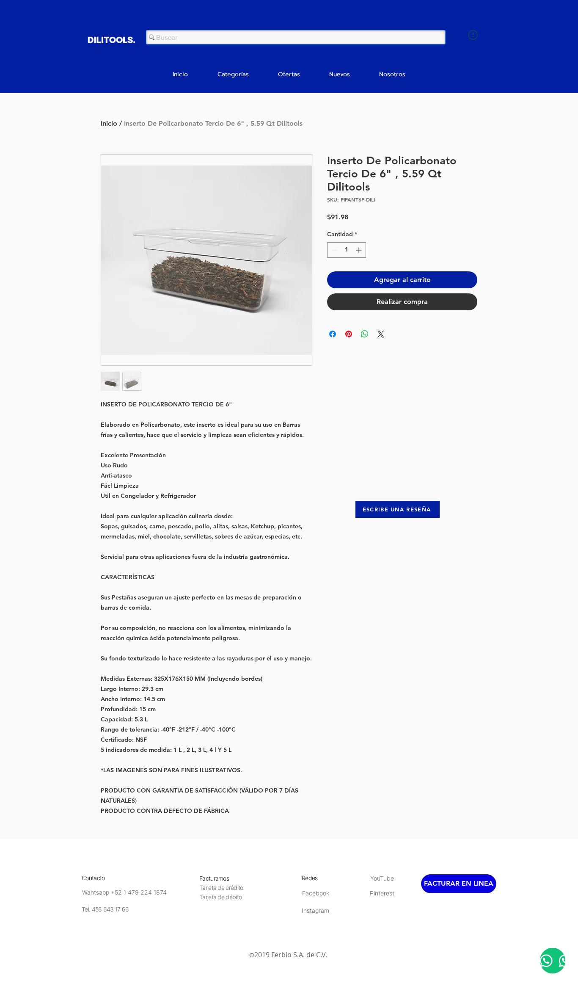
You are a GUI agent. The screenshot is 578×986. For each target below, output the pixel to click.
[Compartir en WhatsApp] (365, 334)
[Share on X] (381, 334)
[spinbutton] (346, 250)
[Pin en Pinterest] (349, 334)
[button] (233, 74)
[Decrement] (333, 250)
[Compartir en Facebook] (333, 334)
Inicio (109, 123)
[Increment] (359, 250)
